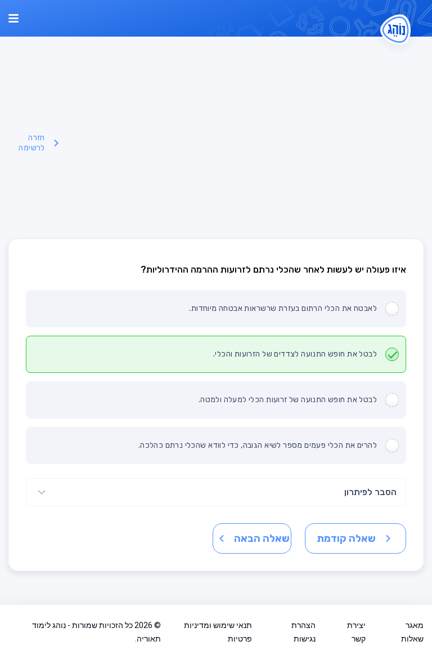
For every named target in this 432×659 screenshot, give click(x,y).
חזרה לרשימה (31, 143)
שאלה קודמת (346, 538)
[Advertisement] (243, 143)
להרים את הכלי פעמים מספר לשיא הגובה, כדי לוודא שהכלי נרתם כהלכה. (257, 445)
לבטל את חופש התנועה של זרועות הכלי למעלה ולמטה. (288, 399)
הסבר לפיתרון (370, 492)
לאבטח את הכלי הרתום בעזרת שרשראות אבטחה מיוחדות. (283, 308)
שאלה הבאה (262, 538)
